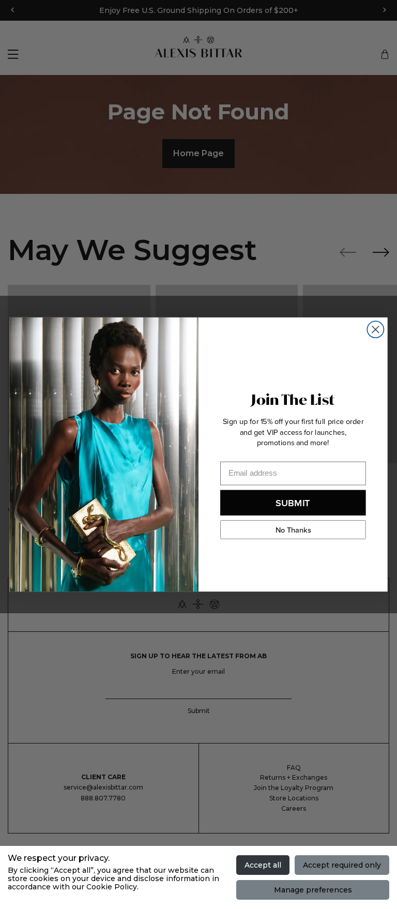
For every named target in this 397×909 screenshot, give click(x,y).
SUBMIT (293, 502)
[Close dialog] (375, 329)
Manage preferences (313, 890)
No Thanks (293, 529)
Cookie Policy (111, 886)
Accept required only (342, 865)
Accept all (263, 865)
